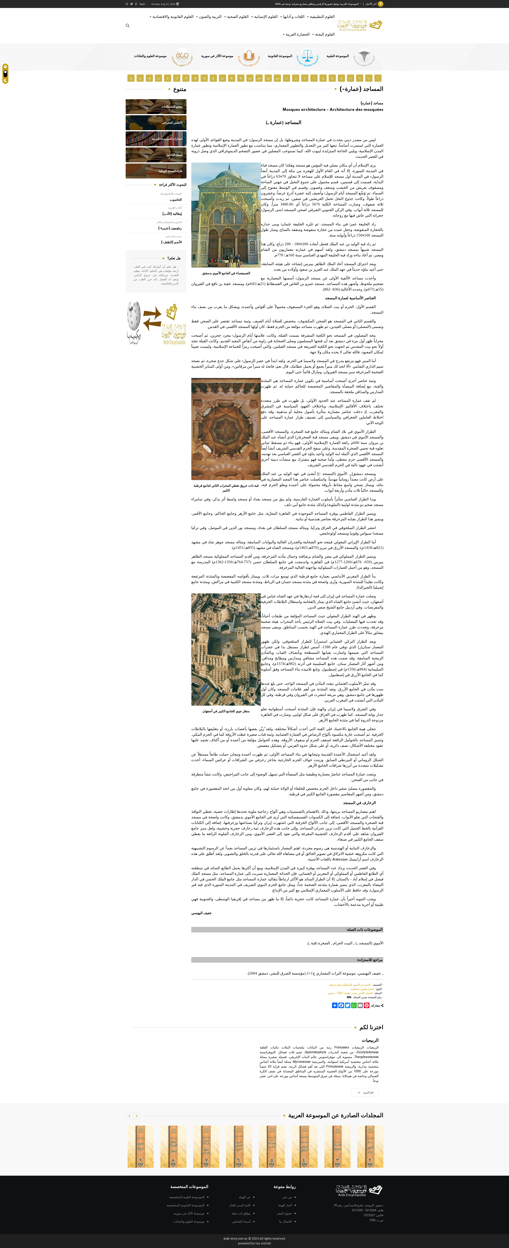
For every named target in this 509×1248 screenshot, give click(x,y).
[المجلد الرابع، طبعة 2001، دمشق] (338, 1147)
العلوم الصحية (238, 16)
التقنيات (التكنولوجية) (171, 193)
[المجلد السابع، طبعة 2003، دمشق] (239, 1147)
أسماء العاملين (241, 1221)
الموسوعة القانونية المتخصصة (185, 1205)
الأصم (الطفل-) (171, 242)
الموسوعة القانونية (280, 56)
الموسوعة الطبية (338, 56)
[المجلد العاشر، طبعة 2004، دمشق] (141, 1147)
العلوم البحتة (325, 34)
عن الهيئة (245, 1197)
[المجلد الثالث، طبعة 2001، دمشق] (370, 1147)
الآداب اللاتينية (175, 207)
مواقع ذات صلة (241, 1213)
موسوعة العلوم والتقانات (150, 56)
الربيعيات (370, 1040)
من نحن (287, 1197)
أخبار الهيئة (285, 1205)
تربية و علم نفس (174, 236)
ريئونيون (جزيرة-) (170, 228)
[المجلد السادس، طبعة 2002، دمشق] (272, 1147)
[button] (136, 1115)
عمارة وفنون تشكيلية (363, 988)
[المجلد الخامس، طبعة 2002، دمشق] (305, 1147)
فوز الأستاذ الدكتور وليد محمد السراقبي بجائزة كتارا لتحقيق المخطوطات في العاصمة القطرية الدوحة (305, 3)
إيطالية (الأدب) (172, 214)
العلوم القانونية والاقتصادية (173, 16)
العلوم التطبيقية (322, 16)
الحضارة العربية (298, 34)
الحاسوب (176, 200)
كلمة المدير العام (240, 1205)
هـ (149, 78)
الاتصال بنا (285, 1221)
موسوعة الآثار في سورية (217, 56)
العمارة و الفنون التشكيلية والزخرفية (350, 984)
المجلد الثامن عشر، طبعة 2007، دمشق (350, 993)
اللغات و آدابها (293, 16)
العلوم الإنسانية (266, 16)
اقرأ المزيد (368, 1092)
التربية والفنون (210, 16)
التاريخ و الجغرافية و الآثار (169, 222)
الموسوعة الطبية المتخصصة (186, 1197)
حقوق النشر (284, 1213)
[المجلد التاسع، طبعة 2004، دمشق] (174, 1147)
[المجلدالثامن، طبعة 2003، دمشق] (206, 1147)
